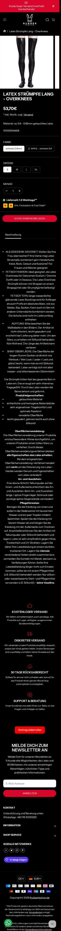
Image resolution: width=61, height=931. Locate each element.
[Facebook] (6, 850)
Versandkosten (36, 912)
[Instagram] (17, 850)
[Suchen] (47, 20)
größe (8, 163)
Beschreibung (13, 234)
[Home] (4, 31)
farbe (7, 142)
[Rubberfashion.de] (29, 19)
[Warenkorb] (53, 20)
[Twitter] (11, 850)
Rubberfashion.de (39, 897)
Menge (8, 184)
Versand (28, 114)
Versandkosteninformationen (38, 929)
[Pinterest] (22, 850)
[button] (5, 19)
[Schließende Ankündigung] (53, 6)
